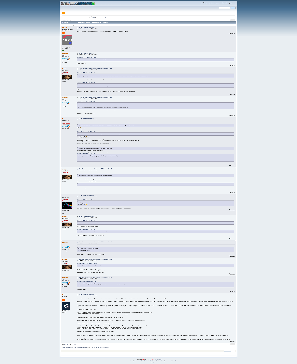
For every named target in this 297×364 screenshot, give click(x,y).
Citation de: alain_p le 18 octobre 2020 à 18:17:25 (86, 122)
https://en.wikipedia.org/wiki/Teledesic (84, 157)
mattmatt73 (65, 53)
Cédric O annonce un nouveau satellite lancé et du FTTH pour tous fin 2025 (95, 68)
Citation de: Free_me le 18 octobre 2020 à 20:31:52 (86, 281)
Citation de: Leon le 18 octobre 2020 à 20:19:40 (86, 199)
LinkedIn (142, 360)
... (70, 20)
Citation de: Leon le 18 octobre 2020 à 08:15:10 (86, 153)
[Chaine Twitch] (63, 50)
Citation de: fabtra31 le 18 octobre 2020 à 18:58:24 (86, 57)
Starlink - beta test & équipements (86, 27)
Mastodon (137, 360)
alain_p (64, 195)
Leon (63, 119)
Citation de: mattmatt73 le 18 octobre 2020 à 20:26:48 (87, 263)
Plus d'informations (158, 359)
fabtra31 (64, 27)
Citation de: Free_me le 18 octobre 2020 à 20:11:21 (86, 101)
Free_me (64, 68)
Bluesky (131, 360)
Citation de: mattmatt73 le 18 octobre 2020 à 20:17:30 (87, 181)
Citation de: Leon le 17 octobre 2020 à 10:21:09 (86, 72)
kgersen (64, 294)
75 (71, 20)
